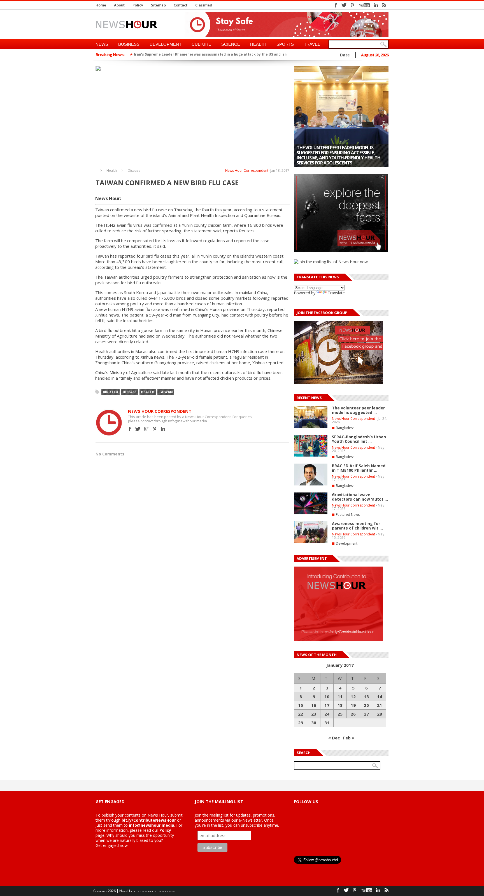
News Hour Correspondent (246, 170)
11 (340, 696)
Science (230, 44)
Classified (203, 5)
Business (128, 44)
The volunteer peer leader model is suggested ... (358, 410)
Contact (180, 5)
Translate (336, 292)
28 (379, 714)
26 (353, 714)
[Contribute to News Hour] (338, 639)
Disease (134, 170)
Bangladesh (345, 427)
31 (326, 722)
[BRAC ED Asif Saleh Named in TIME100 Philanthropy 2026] (310, 484)
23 (313, 714)
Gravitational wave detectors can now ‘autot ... (360, 497)
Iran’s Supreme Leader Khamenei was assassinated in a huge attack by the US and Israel (213, 54)
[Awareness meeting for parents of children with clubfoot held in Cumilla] (341, 116)
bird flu (110, 391)
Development (166, 44)
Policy (137, 5)
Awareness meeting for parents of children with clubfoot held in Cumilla (335, 158)
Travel (312, 44)
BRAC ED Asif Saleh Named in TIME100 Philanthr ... (358, 468)
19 (353, 705)
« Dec (334, 738)
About (119, 5)
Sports (285, 44)
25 (340, 714)
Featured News (348, 514)
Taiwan (166, 391)
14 (379, 696)
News (102, 44)
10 (326, 696)
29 (300, 722)
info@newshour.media (151, 825)
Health (258, 44)
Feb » (348, 738)
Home (101, 5)
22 (300, 714)
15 (300, 705)
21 (379, 705)
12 (353, 696)
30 (313, 722)
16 (313, 705)
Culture (201, 44)
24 (326, 714)
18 (340, 705)
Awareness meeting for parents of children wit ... (357, 526)
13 (366, 696)
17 (326, 705)
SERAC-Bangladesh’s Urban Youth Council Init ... (359, 439)
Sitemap (158, 5)
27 (366, 714)
